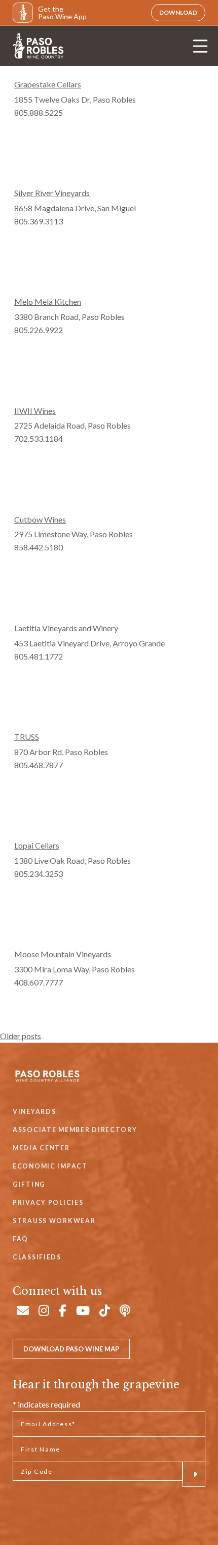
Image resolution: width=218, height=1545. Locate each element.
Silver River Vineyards (52, 193)
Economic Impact (50, 1166)
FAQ (20, 1239)
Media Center (41, 1148)
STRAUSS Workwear (54, 1221)
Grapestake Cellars (47, 84)
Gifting (29, 1184)
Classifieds (37, 1257)
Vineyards (34, 1111)
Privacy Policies (48, 1202)
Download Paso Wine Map (71, 1349)
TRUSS (26, 736)
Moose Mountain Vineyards (62, 954)
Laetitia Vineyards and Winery (66, 628)
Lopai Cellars (36, 845)
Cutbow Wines (40, 519)
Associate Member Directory (75, 1130)
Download (178, 12)
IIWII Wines (35, 410)
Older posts (20, 1036)
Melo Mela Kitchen (47, 301)
